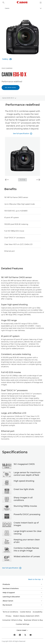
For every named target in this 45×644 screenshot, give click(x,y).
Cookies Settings (22, 624)
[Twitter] (25, 635)
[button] (7, 180)
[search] (3, 2)
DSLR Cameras (7, 68)
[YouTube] (30, 635)
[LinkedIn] (20, 635)
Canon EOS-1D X (8, 98)
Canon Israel (22, 630)
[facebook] (14, 635)
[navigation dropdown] (40, 2)
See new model (10, 87)
